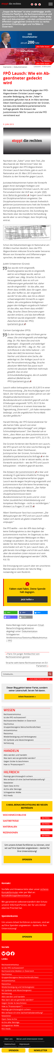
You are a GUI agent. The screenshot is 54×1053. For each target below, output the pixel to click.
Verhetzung (9, 743)
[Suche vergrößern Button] (50, 674)
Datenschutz (9, 1044)
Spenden (27, 859)
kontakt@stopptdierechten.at (16, 895)
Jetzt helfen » (27, 599)
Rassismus (8, 733)
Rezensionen (26, 834)
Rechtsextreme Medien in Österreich (20, 720)
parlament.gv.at (15, 324)
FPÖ (10, 640)
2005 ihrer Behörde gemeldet (25, 194)
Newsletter (8, 782)
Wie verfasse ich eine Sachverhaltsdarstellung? (24, 779)
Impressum (24, 1044)
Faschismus (9, 724)
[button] (11, 612)
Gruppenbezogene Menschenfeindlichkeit (22, 727)
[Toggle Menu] (50, 4)
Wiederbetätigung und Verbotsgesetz (20, 736)
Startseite (7, 67)
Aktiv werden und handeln (15, 755)
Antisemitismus (10, 730)
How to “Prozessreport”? (14, 764)
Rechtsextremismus (12, 714)
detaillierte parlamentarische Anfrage (21, 456)
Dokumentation (20, 67)
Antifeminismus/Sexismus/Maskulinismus (26, 637)
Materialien (26, 828)
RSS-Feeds (8, 795)
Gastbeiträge (26, 822)
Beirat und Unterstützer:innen (30, 1039)
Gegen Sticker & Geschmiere (16, 761)
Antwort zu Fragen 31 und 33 (18, 506)
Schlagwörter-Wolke (12, 792)
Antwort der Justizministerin (21, 472)
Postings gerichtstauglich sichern (18, 776)
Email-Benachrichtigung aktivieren (25, 627)
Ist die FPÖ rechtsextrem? (15, 717)
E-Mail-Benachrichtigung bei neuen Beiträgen (27, 806)
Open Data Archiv (11, 786)
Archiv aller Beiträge (12, 789)
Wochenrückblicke (26, 816)
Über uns (8, 1039)
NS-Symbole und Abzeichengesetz (19, 740)
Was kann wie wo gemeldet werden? (20, 758)
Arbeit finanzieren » (27, 696)
